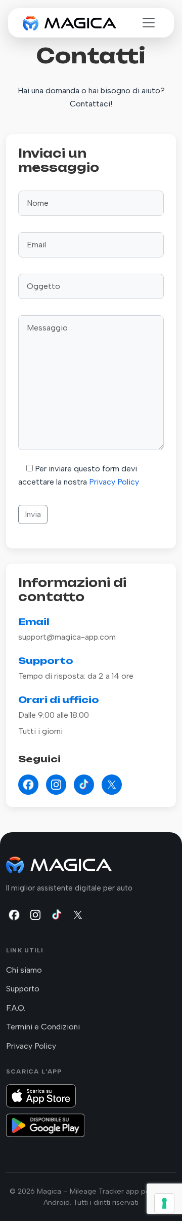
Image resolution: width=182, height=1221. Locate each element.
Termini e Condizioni (43, 1026)
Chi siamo (24, 970)
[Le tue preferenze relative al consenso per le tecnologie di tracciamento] (164, 1203)
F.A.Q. (15, 1008)
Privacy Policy (114, 482)
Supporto (22, 988)
